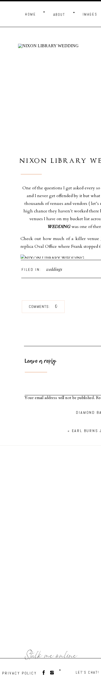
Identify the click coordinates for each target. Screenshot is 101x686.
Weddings (54, 269)
